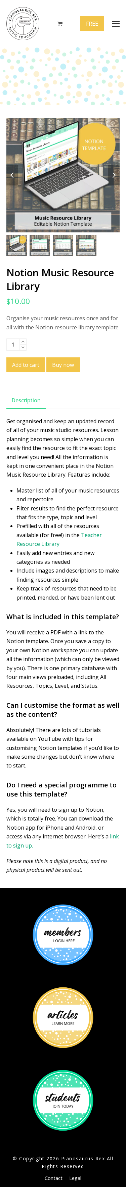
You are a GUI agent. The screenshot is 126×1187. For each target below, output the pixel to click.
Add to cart (25, 365)
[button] (116, 24)
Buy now (63, 365)
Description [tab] (26, 400)
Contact (53, 1178)
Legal (75, 1178)
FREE (92, 23)
